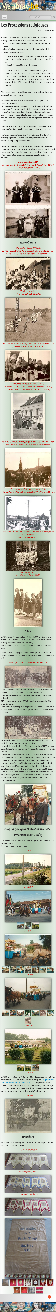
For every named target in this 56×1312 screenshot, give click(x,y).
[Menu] (4, 17)
